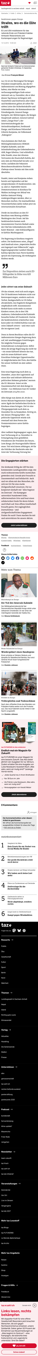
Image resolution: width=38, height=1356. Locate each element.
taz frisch (4, 1163)
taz (6, 925)
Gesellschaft (6, 957)
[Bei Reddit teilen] (32, 558)
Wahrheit (4, 983)
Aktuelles (5, 1036)
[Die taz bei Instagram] (24, 932)
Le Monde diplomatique (10, 1238)
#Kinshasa (17, 540)
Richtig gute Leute (8, 1015)
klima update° (6, 1126)
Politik (12, 13)
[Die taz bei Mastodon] (14, 932)
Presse (4, 1057)
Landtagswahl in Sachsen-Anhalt (14, 999)
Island (3, 1010)
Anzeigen (5, 1276)
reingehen (5, 1142)
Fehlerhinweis (27, 546)
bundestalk (5, 1116)
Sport (3, 967)
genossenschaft (7, 1079)
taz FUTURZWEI (7, 1233)
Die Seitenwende (7, 1047)
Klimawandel (6, 1020)
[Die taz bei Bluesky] (19, 932)
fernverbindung (7, 1121)
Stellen (4, 1052)
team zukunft (6, 1158)
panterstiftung (7, 1094)
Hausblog (5, 1042)
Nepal (3, 1004)
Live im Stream (7, 1201)
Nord (3, 978)
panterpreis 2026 (8, 1100)
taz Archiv (5, 1243)
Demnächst (5, 1190)
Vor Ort (4, 1195)
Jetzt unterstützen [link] (19, 525)
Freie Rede (5, 1137)
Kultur (3, 962)
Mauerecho (5, 1132)
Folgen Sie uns (6, 931)
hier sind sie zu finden (12, 827)
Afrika (19, 13)
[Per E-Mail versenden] (3, 558)
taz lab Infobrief (7, 1174)
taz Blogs (5, 1228)
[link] (13, 8)
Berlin (3, 973)
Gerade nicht (26, 1305)
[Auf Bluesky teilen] (12, 558)
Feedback (5, 1292)
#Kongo (4, 538)
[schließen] (35, 1305)
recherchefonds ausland (10, 1089)
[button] (35, 3)
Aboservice (5, 1297)
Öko (2, 952)
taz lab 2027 (6, 1211)
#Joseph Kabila (6, 540)
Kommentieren (16, 546)
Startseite (4, 13)
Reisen (4, 1260)
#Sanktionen (26, 540)
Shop (3, 1270)
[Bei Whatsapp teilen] (22, 558)
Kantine (4, 1265)
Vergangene (6, 1206)
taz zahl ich (5, 1084)
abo (2, 1073)
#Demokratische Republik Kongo (19, 538)
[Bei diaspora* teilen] (27, 558)
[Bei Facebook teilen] (17, 558)
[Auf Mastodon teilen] (8, 558)
